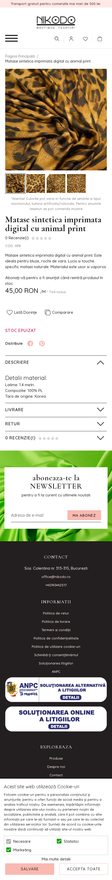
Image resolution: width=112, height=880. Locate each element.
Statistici (71, 841)
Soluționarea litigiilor (56, 663)
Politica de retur (56, 613)
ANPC (56, 671)
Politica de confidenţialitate (56, 638)
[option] (56, 119)
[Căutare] (56, 38)
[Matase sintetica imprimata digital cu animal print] (15, 183)
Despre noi (56, 767)
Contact (56, 775)
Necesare (22, 841)
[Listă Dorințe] (85, 38)
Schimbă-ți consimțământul (56, 655)
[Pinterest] (42, 343)
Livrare (14, 409)
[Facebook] (30, 343)
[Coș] (101, 38)
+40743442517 (56, 585)
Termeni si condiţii (56, 630)
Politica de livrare (56, 621)
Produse (56, 758)
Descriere (17, 362)
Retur (12, 423)
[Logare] (71, 38)
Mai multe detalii (56, 859)
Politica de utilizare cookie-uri (56, 646)
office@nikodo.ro (56, 577)
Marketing (22, 849)
